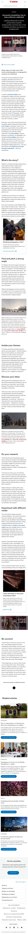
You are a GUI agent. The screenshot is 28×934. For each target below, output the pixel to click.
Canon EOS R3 (21, 329)
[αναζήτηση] (2, 2)
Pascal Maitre (12, 137)
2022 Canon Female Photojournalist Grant (13, 147)
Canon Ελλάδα (13, 924)
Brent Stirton (15, 133)
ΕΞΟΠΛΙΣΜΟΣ (4, 834)
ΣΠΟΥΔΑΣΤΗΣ (4, 720)
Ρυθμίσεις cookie (21, 920)
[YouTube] (21, 927)
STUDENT (14, 12)
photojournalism (13, 94)
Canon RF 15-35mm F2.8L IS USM (13, 331)
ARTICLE (3, 798)
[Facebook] (6, 927)
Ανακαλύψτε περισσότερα (8, 737)
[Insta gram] (10, 927)
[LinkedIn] (14, 927)
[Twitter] (17, 927)
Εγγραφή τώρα (13, 872)
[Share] (14, 688)
